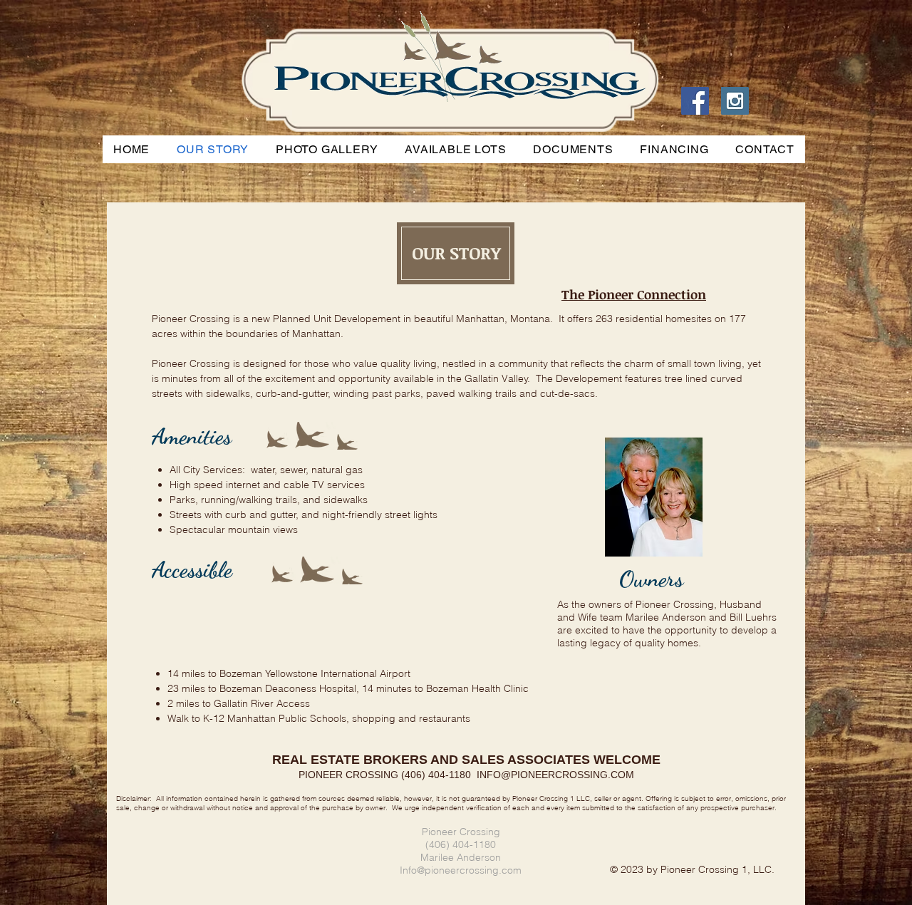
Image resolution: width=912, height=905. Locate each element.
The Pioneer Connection (633, 294)
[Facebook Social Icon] (695, 101)
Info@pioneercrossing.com (461, 870)
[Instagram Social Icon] (735, 101)
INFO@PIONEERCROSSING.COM (555, 774)
